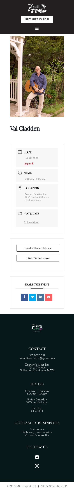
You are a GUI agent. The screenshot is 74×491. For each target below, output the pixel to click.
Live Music (33, 222)
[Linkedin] (40, 297)
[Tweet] (32, 297)
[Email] (48, 297)
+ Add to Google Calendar (38, 248)
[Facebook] (37, 456)
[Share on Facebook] (24, 297)
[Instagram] (37, 465)
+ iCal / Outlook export (38, 258)
